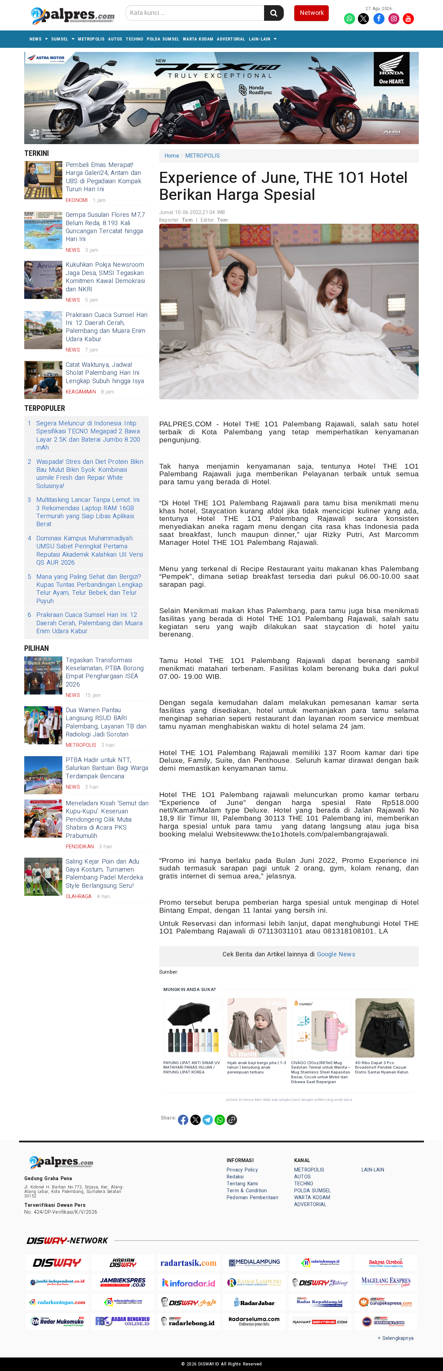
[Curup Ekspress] (386, 1302)
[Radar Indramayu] (320, 1263)
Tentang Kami (242, 1183)
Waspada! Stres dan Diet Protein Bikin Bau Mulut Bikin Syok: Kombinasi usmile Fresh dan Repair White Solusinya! (85, 474)
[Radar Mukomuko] (57, 1321)
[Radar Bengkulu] (123, 1321)
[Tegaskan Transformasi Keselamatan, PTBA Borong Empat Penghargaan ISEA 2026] (43, 675)
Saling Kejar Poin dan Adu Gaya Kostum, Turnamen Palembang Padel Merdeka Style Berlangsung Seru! (104, 874)
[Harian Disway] (123, 1263)
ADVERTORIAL (231, 39)
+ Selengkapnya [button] (396, 1338)
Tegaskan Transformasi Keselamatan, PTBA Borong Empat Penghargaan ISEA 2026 (105, 672)
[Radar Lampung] (254, 1282)
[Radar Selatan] (386, 1321)
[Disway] (57, 1263)
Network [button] (312, 13)
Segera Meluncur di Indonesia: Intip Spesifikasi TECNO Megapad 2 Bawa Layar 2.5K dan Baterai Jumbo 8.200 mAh (84, 435)
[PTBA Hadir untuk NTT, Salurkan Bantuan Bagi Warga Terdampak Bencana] (43, 775)
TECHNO (134, 39)
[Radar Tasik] (188, 1263)
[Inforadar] (188, 1282)
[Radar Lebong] (188, 1321)
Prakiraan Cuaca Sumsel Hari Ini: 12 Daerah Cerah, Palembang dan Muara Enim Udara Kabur (107, 327)
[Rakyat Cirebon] (386, 1263)
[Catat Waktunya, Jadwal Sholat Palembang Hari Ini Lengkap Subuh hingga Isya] (43, 380)
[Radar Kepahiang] (320, 1302)
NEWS (35, 39)
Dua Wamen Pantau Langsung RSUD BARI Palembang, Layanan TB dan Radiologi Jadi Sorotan (106, 722)
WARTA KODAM (198, 39)
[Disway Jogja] (188, 1302)
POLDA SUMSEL (163, 39)
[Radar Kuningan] (57, 1302)
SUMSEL (59, 39)
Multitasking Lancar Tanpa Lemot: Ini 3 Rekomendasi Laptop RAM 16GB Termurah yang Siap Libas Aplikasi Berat (84, 512)
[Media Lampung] (254, 1263)
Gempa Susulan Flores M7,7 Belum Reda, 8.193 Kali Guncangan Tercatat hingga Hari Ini (105, 227)
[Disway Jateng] (320, 1282)
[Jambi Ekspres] (123, 1282)
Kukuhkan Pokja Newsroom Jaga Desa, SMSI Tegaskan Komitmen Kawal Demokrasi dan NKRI (105, 277)
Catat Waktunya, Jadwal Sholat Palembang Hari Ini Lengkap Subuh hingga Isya (105, 373)
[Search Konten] (273, 13)
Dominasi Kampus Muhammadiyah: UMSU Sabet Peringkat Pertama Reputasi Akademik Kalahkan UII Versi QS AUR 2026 (85, 550)
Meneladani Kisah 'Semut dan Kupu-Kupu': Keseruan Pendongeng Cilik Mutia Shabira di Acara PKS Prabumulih (107, 820)
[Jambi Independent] (57, 1282)
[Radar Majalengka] (123, 1302)
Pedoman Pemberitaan (252, 1197)
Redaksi (235, 1176)
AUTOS (115, 39)
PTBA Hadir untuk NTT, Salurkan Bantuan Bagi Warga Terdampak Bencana (107, 768)
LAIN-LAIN (260, 39)
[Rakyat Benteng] (320, 1321)
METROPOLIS (91, 39)
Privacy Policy (242, 1170)
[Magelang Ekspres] (386, 1282)
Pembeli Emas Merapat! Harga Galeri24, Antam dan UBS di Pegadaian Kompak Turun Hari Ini (103, 177)
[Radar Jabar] (254, 1302)
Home (171, 156)
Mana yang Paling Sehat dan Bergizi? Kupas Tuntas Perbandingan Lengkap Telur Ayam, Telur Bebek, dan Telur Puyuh (85, 589)
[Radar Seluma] (254, 1321)
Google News (336, 954)
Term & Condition (247, 1190)
